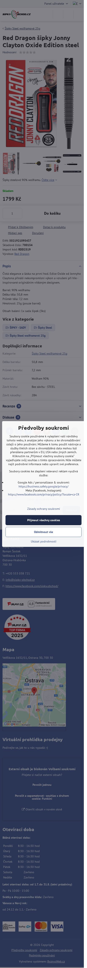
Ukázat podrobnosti (43, 541)
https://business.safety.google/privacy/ (43, 486)
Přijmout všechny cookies (43, 520)
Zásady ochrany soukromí (43, 509)
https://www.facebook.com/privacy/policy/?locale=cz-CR (43, 494)
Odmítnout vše (43, 532)
